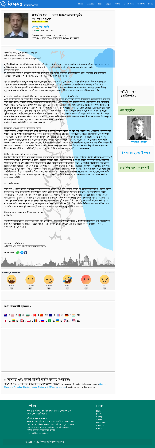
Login (100, 3)
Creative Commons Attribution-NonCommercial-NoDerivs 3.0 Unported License (55, 385)
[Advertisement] (58, 349)
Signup (109, 3)
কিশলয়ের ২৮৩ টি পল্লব (135, 153)
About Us (141, 3)
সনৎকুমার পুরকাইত (139, 142)
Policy (150, 3)
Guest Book (129, 3)
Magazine (91, 3)
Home (80, 3)
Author (117, 3)
